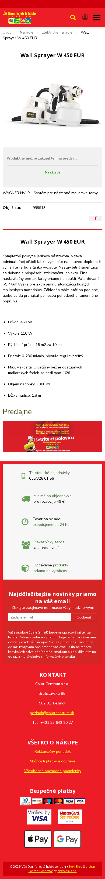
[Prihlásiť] (85, 17)
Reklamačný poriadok (52, 751)
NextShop (75, 867)
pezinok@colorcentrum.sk (52, 712)
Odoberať (84, 617)
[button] (73, 17)
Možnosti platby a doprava (52, 761)
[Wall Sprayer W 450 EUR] (52, 104)
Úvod (7, 32)
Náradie (26, 32)
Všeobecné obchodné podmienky (52, 770)
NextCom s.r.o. (67, 871)
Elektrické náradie (57, 32)
